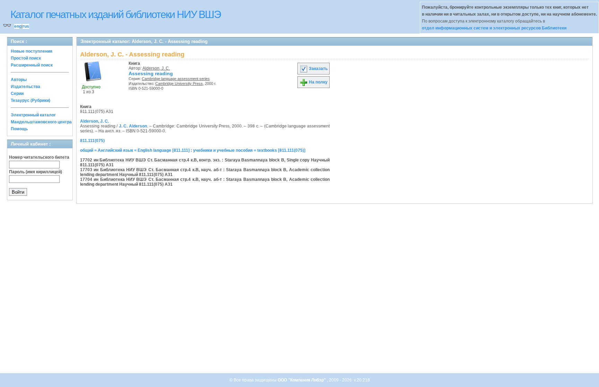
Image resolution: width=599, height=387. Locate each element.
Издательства (25, 86)
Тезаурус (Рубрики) (30, 100)
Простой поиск (26, 58)
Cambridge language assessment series (176, 79)
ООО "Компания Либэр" (302, 380)
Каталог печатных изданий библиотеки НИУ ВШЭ (115, 14)
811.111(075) (92, 140)
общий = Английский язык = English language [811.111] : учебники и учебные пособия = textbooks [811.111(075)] (192, 150)
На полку (318, 82)
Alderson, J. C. (156, 68)
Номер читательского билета (39, 157)
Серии (17, 93)
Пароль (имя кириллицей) (35, 171)
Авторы (19, 79)
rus (26, 26)
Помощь (19, 128)
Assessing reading (151, 73)
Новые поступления (31, 51)
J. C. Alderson (133, 126)
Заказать (318, 68)
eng (17, 26)
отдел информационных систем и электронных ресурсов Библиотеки (494, 28)
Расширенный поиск (32, 65)
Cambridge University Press (179, 83)
